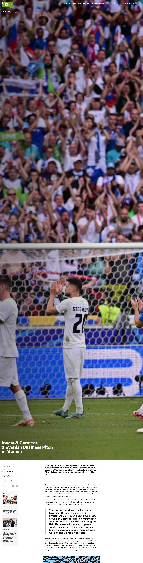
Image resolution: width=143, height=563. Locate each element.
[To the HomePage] (8, 5)
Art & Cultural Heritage (81, 3)
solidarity (6, 529)
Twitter (17, 486)
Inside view (126, 3)
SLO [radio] (134, 3)
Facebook (13, 486)
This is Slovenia (64, 3)
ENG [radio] (137, 3)
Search (141, 3)
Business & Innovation (100, 3)
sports (14, 11)
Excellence (115, 3)
